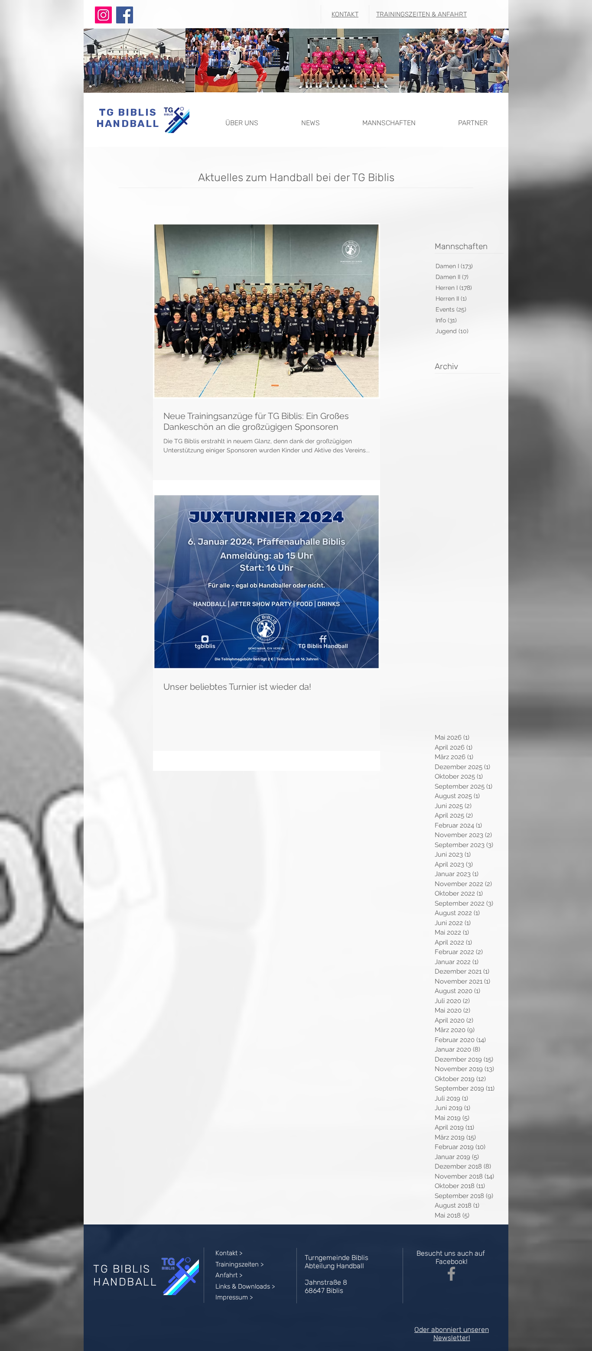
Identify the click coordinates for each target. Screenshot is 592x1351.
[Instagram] (103, 14)
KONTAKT (345, 14)
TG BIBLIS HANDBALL (127, 118)
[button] (242, 119)
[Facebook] (124, 14)
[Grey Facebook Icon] (451, 1273)
